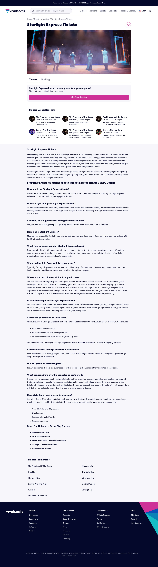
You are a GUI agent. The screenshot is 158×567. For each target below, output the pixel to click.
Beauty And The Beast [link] (37, 484)
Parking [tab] (45, 79)
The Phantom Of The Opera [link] (40, 466)
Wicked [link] (31, 490)
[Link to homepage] (15, 11)
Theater (37, 19)
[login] (150, 11)
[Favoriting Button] (128, 24)
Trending (93, 11)
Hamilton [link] (32, 472)
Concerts (113, 11)
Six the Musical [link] (88, 484)
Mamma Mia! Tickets (40, 432)
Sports (103, 11)
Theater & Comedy (128, 11)
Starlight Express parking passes (57, 225)
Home (29, 19)
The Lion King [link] (34, 478)
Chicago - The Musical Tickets (44, 445)
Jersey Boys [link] (87, 490)
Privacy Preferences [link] (68, 556)
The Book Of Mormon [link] (37, 496)
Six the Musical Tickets (41, 449)
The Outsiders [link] (88, 472)
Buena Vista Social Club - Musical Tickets (49, 440)
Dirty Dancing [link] (88, 478)
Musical (46, 19)
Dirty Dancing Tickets (41, 436)
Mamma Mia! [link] (87, 466)
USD (144, 11)
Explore (83, 11)
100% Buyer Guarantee (89, 3)
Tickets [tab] (33, 79)
